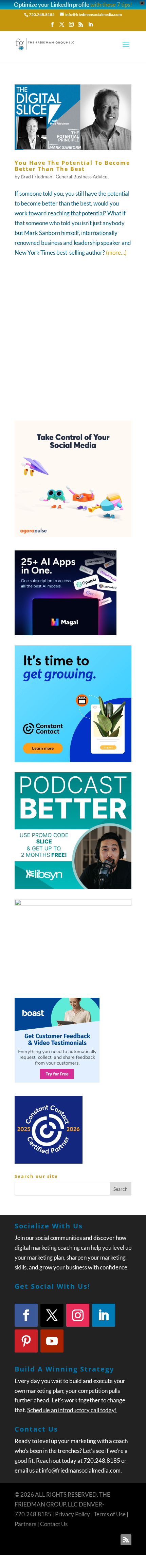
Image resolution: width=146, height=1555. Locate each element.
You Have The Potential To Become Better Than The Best (72, 166)
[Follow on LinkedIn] (103, 1315)
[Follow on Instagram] (77, 1315)
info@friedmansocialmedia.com (81, 1470)
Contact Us (54, 1524)
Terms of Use (110, 1514)
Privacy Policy (72, 1514)
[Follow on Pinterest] (26, 1341)
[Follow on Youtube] (51, 1341)
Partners (25, 1524)
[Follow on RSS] (126, 1539)
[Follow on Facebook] (26, 1315)
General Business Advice (81, 176)
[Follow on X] (51, 1315)
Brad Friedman (36, 176)
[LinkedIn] (90, 26)
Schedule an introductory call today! (72, 1410)
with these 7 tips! (111, 4)
